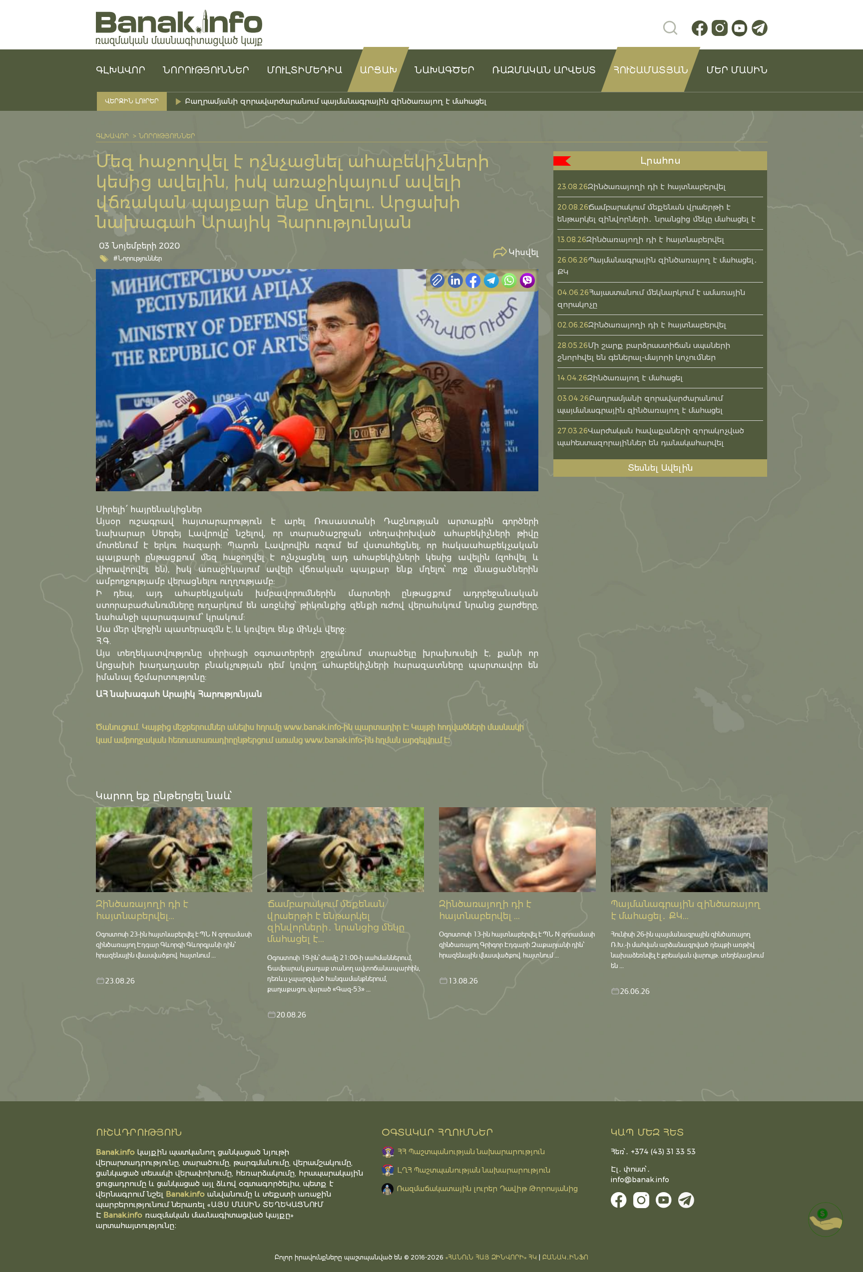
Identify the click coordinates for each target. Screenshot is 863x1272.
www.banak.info (312, 726)
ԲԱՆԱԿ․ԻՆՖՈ (565, 1257)
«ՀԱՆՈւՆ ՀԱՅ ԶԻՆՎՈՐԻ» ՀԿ (491, 1257)
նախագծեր (444, 70)
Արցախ (378, 70)
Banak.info (122, 1215)
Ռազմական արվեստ (544, 70)
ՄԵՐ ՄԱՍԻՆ (737, 70)
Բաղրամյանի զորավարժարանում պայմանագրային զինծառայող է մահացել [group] (335, 101)
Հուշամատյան (650, 70)
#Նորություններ (137, 258)
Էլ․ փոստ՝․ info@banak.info (640, 1174)
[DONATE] (825, 1219)
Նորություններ (206, 70)
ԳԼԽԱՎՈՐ (120, 70)
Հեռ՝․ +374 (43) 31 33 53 (653, 1151)
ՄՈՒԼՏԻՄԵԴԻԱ (304, 70)
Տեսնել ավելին (660, 468)
